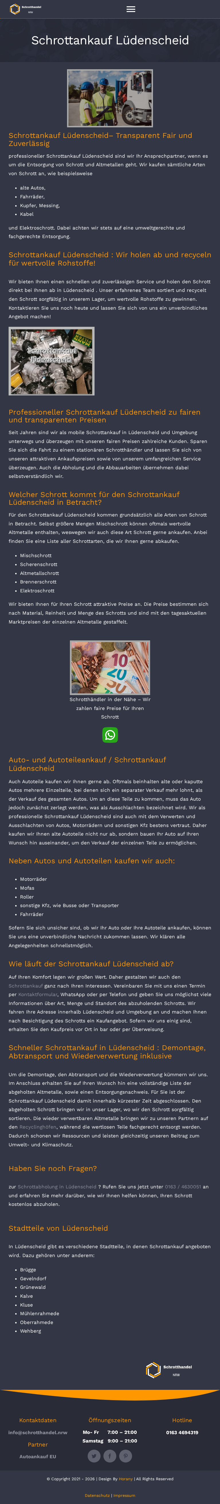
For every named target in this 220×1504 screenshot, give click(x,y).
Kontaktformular (37, 994)
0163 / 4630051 (183, 1187)
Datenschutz (97, 1495)
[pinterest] (125, 1456)
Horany (126, 1479)
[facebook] (109, 1456)
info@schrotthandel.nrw (37, 1432)
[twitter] (94, 1456)
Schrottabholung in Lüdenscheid (57, 1187)
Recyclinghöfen (37, 1127)
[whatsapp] (110, 729)
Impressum (124, 1495)
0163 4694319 (182, 1432)
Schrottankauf (26, 986)
